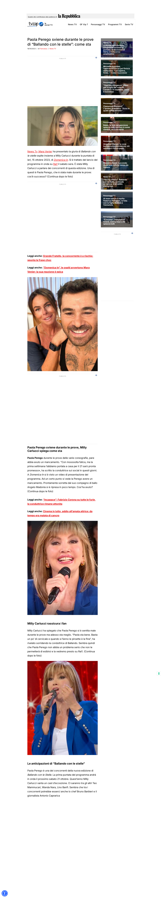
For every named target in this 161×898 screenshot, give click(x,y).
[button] (4, 893)
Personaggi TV (98, 24)
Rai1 (55, 164)
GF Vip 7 (84, 24)
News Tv (32, 151)
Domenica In (61, 159)
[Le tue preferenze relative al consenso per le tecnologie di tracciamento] (159, 673)
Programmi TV (115, 24)
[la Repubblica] (69, 17)
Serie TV (129, 24)
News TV (72, 24)
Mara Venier (45, 151)
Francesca (43, 49)
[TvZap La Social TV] (40, 24)
